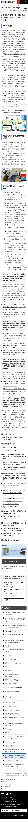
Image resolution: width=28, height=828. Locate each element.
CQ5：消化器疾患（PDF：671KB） (12, 501)
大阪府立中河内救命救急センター (14, 760)
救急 (13, 773)
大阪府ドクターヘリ (10, 706)
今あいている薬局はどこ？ (12, 659)
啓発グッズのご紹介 (10, 702)
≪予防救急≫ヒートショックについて (14, 697)
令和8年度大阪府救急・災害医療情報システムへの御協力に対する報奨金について (15, 619)
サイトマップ (5, 788)
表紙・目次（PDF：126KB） (11, 447)
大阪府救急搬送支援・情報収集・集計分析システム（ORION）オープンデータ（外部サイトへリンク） (16, 234)
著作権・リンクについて (7, 781)
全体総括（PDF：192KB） (11, 540)
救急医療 (7, 608)
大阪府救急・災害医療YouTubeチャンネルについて (14, 635)
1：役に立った (8, 584)
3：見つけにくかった (10, 595)
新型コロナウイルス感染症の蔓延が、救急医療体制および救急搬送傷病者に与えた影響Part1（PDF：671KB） (14, 384)
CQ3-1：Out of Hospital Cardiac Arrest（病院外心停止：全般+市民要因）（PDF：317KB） (14, 485)
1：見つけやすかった (10, 593)
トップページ (3, 773)
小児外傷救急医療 (10, 746)
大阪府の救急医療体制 (11, 683)
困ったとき (8, 729)
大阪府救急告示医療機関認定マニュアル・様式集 (14, 675)
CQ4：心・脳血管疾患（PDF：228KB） (14, 498)
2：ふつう (17, 584)
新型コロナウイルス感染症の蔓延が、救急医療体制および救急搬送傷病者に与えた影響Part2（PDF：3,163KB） (14, 352)
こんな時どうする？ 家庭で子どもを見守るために (14, 737)
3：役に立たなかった (10, 587)
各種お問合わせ (18, 810)
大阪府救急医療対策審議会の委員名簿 (14, 718)
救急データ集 (8, 670)
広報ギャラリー (9, 666)
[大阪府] (8, 2)
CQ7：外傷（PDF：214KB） (11, 507)
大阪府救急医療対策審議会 (12, 714)
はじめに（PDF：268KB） (10, 450)
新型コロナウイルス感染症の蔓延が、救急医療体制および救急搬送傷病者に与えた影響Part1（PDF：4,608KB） (14, 307)
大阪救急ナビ (8, 655)
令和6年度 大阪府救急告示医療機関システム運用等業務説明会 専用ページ (15, 641)
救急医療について (10, 646)
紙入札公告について (10, 631)
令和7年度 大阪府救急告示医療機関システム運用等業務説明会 (15, 626)
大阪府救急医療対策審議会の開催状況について (14, 724)
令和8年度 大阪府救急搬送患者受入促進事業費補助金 (15, 613)
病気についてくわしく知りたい (13, 663)
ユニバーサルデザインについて (9, 784)
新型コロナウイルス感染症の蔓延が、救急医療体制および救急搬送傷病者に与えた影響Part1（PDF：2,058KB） (14, 345)
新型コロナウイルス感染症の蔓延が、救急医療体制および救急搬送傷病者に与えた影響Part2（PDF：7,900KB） (14, 391)
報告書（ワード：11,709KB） (9, 437)
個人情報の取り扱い (6, 786)
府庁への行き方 (4, 810)
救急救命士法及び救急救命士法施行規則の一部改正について (14, 765)
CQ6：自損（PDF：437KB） (11, 504)
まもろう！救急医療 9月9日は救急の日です (14, 650)
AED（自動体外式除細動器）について (14, 692)
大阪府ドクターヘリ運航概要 (13, 710)
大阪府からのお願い (10, 742)
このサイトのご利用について (8, 779)
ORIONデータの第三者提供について (14, 680)
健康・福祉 (9, 773)
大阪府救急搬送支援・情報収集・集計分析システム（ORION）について (14, 756)
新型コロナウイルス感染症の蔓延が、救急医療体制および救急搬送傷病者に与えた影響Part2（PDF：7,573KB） (14, 314)
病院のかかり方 (9, 732)
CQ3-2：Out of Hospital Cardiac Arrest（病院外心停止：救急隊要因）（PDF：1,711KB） (14, 493)
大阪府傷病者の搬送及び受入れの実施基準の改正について (14, 750)
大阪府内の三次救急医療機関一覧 (14, 687)
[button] (18, 2)
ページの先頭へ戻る (25, 794)
